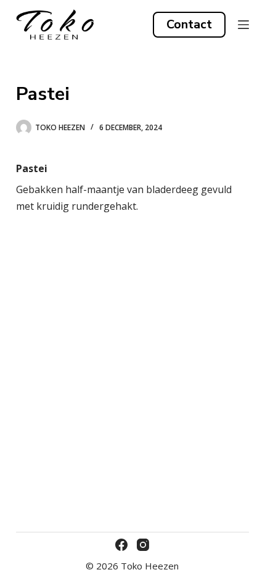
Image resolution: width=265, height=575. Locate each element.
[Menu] (243, 24)
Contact (189, 24)
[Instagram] (143, 545)
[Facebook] (121, 545)
